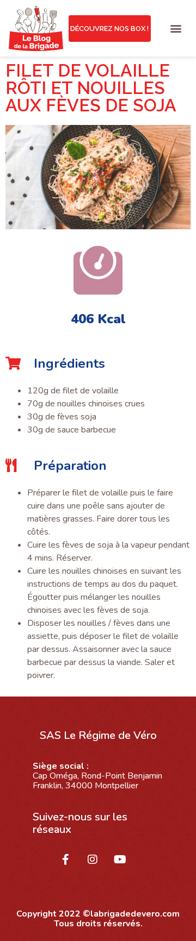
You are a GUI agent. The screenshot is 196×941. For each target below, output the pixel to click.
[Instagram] (98, 865)
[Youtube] (125, 865)
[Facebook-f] (71, 865)
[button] (176, 28)
